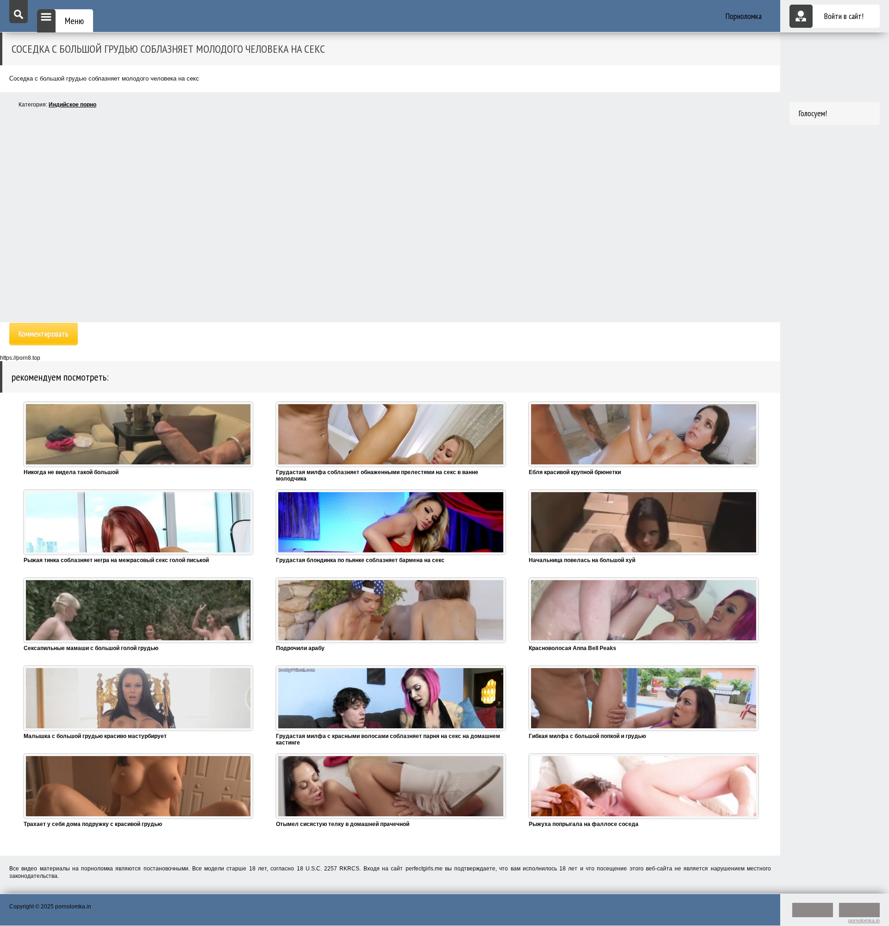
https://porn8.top (20, 358)
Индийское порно (72, 104)
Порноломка (744, 16)
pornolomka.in (864, 920)
